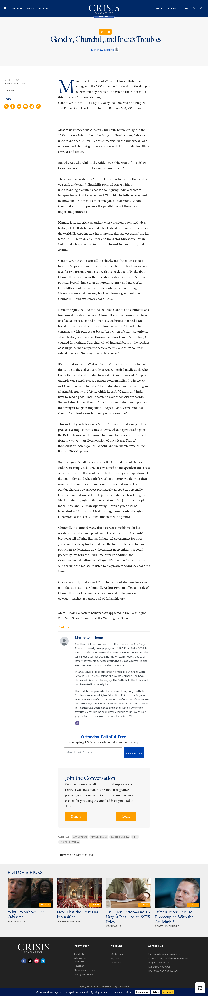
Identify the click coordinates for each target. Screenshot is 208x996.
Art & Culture (80, 837)
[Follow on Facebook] (23, 960)
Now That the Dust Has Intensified (78, 914)
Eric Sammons (17, 921)
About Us (79, 954)
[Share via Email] (25, 106)
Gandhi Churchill (120, 837)
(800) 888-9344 (160, 962)
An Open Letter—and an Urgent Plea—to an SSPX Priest (128, 917)
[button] (200, 987)
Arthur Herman (99, 837)
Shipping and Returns (85, 970)
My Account (117, 954)
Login (185, 8)
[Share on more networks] (38, 106)
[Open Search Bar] (201, 8)
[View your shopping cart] (194, 8)
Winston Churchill (69, 842)
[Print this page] (31, 106)
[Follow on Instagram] (36, 960)
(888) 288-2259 (161, 966)
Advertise (79, 965)
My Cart (115, 958)
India (134, 837)
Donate (172, 8)
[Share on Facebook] (12, 106)
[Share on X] (6, 106)
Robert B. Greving (68, 921)
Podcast (44, 8)
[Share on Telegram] (19, 106)
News (30, 8)
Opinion (17, 8)
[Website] (77, 723)
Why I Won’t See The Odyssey (26, 914)
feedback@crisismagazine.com (164, 954)
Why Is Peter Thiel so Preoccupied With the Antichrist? (174, 917)
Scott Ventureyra (167, 926)
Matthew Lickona (102, 50)
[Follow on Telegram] (43, 960)
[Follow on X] (30, 960)
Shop (159, 8)
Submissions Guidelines (80, 960)
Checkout (116, 962)
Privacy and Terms (83, 974)
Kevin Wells (113, 926)
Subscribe (134, 752)
